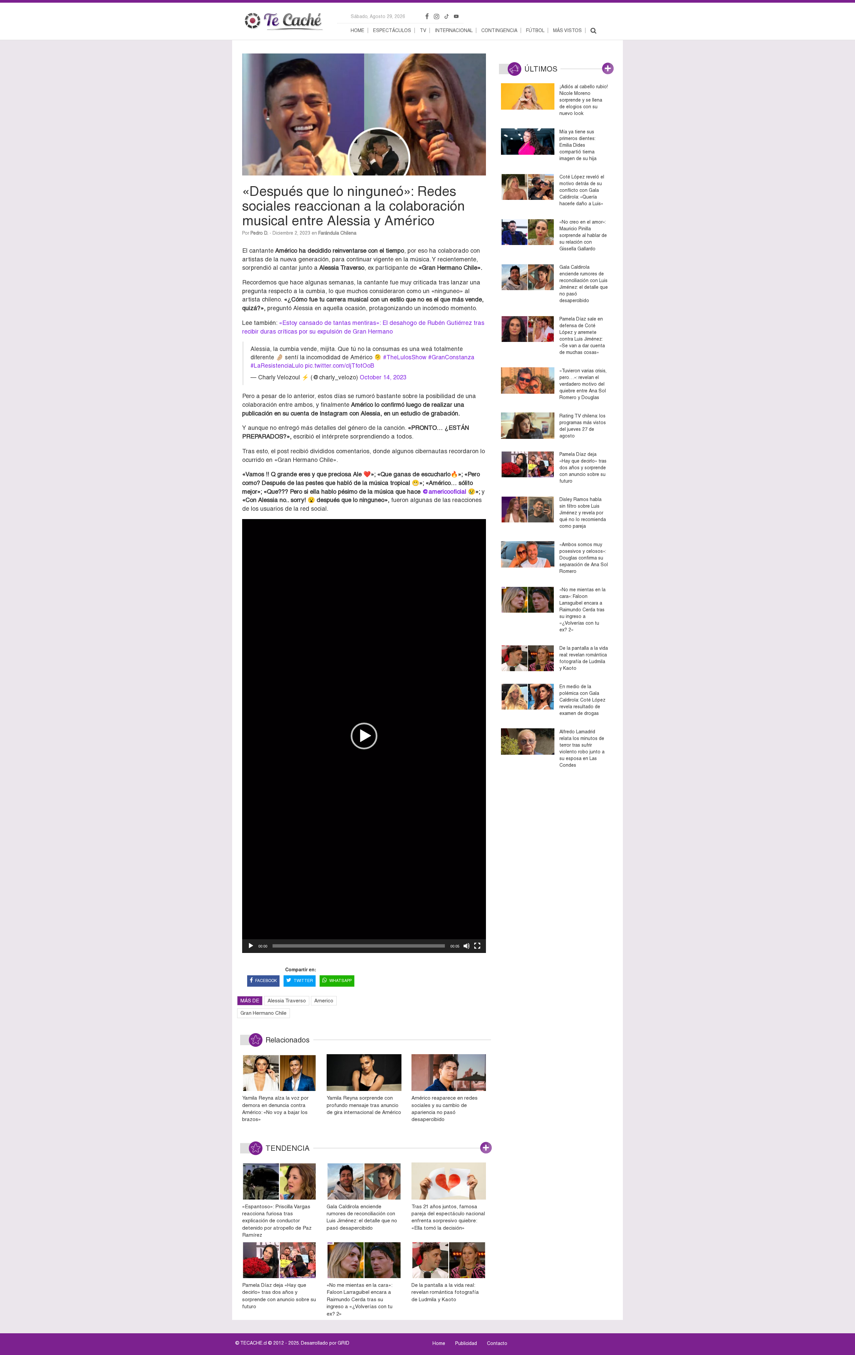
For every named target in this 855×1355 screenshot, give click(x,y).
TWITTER (303, 980)
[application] (364, 736)
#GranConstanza (451, 357)
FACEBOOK (266, 980)
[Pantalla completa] (477, 946)
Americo (323, 1000)
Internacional (454, 30)
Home (357, 30)
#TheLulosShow (404, 357)
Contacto (497, 1343)
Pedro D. (259, 233)
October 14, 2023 (383, 377)
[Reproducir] (250, 946)
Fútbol (535, 30)
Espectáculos (392, 30)
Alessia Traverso (287, 1000)
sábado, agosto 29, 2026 (378, 16)
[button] (364, 736)
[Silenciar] (466, 946)
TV (423, 30)
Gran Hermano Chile (263, 1013)
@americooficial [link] (444, 491)
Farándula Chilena (337, 233)
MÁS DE (249, 1000)
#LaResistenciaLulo (276, 365)
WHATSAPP (340, 980)
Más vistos (567, 30)
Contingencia (499, 30)
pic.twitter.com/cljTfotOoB (339, 365)
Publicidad (466, 1343)
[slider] (359, 946)
